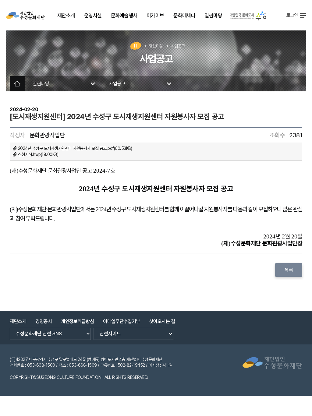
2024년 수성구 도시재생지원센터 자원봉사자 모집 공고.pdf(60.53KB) (75, 148)
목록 (289, 270)
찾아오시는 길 (162, 321)
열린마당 (156, 46)
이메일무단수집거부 (121, 321)
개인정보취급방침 (77, 321)
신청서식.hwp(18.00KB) (38, 154)
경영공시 (43, 321)
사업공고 (178, 46)
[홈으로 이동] (25, 15)
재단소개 (18, 321)
